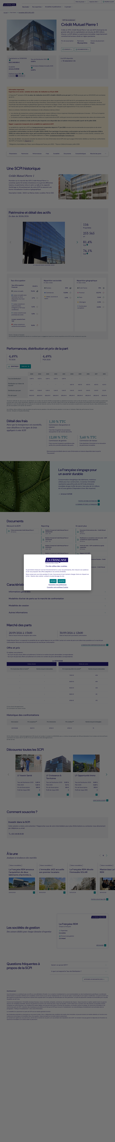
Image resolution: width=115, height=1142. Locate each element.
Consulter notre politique (57, 587)
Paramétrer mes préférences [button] (57, 585)
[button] (61, 581)
